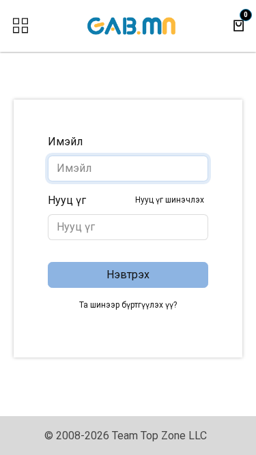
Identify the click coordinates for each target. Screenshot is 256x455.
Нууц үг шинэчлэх (169, 200)
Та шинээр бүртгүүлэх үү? (128, 305)
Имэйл (65, 141)
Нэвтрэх (128, 274)
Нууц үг (126, 200)
